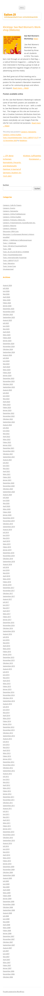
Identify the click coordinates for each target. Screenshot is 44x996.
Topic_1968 (7, 249)
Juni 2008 (6, 919)
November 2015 (9, 660)
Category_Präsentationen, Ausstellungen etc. (19, 223)
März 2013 (6, 753)
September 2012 (9, 771)
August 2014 (7, 704)
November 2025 (9, 311)
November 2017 (9, 590)
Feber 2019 (7, 547)
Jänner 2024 (7, 375)
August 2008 (7, 913)
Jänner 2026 (7, 306)
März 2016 (6, 649)
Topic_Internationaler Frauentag (14, 257)
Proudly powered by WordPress (13, 992)
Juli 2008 (6, 916)
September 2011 (9, 805)
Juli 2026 (6, 288)
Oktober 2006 (8, 977)
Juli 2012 (6, 776)
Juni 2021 (6, 465)
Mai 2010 (6, 852)
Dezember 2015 (8, 657)
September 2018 (9, 561)
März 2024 (6, 370)
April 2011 (6, 820)
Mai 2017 (6, 608)
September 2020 (9, 492)
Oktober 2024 (8, 349)
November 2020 (9, 486)
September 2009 (9, 875)
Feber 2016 (7, 651)
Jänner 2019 (7, 550)
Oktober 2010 (8, 837)
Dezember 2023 (8, 378)
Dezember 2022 (8, 413)
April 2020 (6, 506)
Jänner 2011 (7, 829)
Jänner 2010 (7, 864)
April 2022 (6, 436)
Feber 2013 (7, 756)
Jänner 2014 (7, 724)
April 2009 (6, 890)
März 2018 (6, 579)
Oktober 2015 (8, 663)
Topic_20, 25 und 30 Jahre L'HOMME (16, 252)
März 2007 (6, 962)
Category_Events (9, 208)
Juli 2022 (6, 428)
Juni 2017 (6, 605)
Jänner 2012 (7, 794)
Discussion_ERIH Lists (11, 231)
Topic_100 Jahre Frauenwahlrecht (15, 246)
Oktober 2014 (8, 698)
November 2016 (9, 625)
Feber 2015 (7, 686)
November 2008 (9, 904)
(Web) (35, 39)
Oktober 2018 (8, 558)
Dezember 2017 (8, 588)
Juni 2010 (6, 849)
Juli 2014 (6, 707)
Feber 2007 (7, 965)
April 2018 (6, 576)
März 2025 (6, 335)
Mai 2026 (6, 294)
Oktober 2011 (8, 803)
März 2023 (6, 404)
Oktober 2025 (8, 314)
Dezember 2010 (8, 832)
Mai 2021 (6, 468)
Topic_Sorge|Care (9, 266)
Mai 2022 (6, 433)
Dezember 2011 (8, 797)
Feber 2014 (7, 721)
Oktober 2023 (8, 384)
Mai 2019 (6, 538)
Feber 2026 (7, 303)
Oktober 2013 (8, 733)
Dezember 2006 (8, 971)
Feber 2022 (7, 442)
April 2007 (6, 959)
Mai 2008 (6, 922)
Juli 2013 (6, 742)
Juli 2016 (6, 637)
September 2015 (9, 666)
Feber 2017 (7, 617)
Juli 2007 (6, 951)
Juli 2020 (6, 497)
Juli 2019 (6, 532)
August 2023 (7, 390)
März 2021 (6, 474)
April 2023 (6, 402)
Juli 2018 (6, 567)
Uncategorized (8, 269)
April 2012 (6, 785)
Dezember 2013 (8, 727)
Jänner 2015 (7, 689)
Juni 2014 (6, 710)
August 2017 (7, 599)
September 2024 (9, 352)
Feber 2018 (7, 582)
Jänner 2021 (7, 480)
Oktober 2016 (8, 628)
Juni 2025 (6, 326)
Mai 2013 (6, 747)
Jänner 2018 (7, 585)
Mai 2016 (6, 643)
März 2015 (6, 683)
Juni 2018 (6, 570)
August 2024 (7, 355)
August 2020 (7, 495)
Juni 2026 (6, 291)
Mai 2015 (6, 678)
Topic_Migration (9, 263)
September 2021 (9, 457)
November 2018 (9, 556)
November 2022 (9, 416)
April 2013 (6, 750)
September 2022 (9, 422)
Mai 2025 (6, 329)
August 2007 (7, 948)
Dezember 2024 (8, 343)
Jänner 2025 (7, 341)
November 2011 (9, 800)
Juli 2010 (6, 846)
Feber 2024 (7, 372)
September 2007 (9, 945)
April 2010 (6, 855)
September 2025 (9, 317)
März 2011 (6, 823)
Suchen (6, 185)
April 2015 (6, 680)
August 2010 (7, 843)
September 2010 (9, 840)
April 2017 (6, 611)
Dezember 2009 (8, 866)
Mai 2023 (6, 399)
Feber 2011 (7, 826)
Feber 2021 (7, 477)
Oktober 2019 (8, 524)
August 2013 (7, 739)
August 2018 (7, 564)
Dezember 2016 (8, 622)
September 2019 (9, 526)
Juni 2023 (6, 396)
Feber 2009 (7, 896)
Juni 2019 (6, 535)
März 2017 (6, 614)
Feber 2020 (7, 512)
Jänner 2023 (7, 410)
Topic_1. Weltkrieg (9, 243)
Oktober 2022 (8, 419)
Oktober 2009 (8, 872)
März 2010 (6, 858)
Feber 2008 (7, 930)
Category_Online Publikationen (14, 214)
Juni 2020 (6, 500)
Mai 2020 (6, 503)
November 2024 (9, 346)
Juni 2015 (6, 675)
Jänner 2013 (7, 759)
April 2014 (6, 715)
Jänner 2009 (7, 898)
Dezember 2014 (8, 692)
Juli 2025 (6, 323)
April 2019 (6, 541)
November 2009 (9, 869)
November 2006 (9, 974)
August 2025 (7, 320)
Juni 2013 (6, 744)
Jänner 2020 (7, 515)
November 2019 (9, 521)
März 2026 (6, 300)
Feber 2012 (7, 791)
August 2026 (7, 285)
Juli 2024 (6, 358)
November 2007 (9, 939)
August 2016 (7, 634)
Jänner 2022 (7, 445)
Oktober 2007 (8, 942)
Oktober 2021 (8, 454)
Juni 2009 (6, 884)
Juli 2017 (6, 602)
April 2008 (6, 925)
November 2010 (9, 835)
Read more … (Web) (21, 88)
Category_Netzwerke (28, 132)
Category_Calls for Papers (12, 205)
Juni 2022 (6, 431)
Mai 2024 (6, 364)
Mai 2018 (6, 573)
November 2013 (9, 730)
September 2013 (9, 736)
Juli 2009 (6, 881)
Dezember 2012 (8, 762)
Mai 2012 (6, 782)
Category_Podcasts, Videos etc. (14, 220)
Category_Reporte (9, 225)
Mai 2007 (6, 957)
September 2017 (9, 596)
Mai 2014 (6, 712)
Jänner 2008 (7, 933)
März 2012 (6, 788)
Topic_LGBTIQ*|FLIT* (31, 137)
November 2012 (9, 765)
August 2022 (7, 425)
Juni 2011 (6, 814)
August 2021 (7, 460)
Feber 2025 (7, 338)
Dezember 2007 (8, 936)
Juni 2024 (6, 361)
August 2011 (7, 808)
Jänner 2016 (7, 654)
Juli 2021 (6, 463)
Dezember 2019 (8, 518)
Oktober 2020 (8, 489)
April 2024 (6, 367)
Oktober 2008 (8, 907)
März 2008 (6, 928)
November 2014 (9, 695)
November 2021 (9, 451)
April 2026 (6, 297)
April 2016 (6, 646)
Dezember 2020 (8, 483)
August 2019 (7, 529)
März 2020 (6, 509)
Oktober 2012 (8, 768)
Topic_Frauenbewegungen (12, 137)
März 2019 (6, 544)
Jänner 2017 (7, 619)
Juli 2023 (6, 393)
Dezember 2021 (8, 448)
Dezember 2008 (8, 901)
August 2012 (7, 773)
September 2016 (9, 631)
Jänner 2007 (7, 968)
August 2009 (7, 878)
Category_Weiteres (10, 228)
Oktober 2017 (8, 593)
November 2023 (9, 381)
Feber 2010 (7, 861)
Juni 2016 (6, 640)
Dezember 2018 (8, 553)
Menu (22, 7)
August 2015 (7, 669)
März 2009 (6, 893)
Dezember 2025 (8, 309)
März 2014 (6, 718)
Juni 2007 (6, 954)
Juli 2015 (6, 672)
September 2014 (9, 701)
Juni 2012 (6, 779)
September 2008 (9, 910)
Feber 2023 (7, 407)
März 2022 (6, 439)
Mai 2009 (6, 887)
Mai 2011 (6, 817)
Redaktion (23, 140)
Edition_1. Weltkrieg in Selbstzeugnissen (17, 240)
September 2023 (9, 387)
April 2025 (6, 332)
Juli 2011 (6, 811)
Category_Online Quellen (12, 135)
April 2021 (6, 471)
